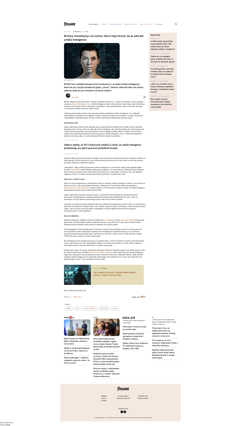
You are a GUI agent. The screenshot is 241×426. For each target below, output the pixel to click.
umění (68, 308)
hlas (77, 308)
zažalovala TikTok (127, 220)
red (158, 38)
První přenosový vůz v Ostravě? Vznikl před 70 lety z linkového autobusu (165, 343)
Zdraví (153, 66)
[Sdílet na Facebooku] (142, 297)
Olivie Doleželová (162, 81)
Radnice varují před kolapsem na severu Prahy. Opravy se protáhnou (77, 351)
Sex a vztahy (155, 53)
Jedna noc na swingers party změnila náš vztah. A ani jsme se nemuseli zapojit (163, 59)
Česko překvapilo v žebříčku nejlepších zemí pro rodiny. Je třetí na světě (77, 360)
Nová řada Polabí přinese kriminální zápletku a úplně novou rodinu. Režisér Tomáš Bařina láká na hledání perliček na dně (106, 344)
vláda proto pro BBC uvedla (99, 252)
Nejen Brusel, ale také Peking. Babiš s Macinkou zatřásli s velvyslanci (76, 341)
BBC (84, 290)
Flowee (70, 24)
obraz (115, 308)
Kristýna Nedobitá (162, 66)
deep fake (104, 308)
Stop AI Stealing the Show (81, 104)
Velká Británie (89, 308)
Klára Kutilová (165, 53)
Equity (113, 102)
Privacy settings (5, 425)
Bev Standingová (108, 220)
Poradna (153, 38)
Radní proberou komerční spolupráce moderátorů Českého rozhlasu (133, 336)
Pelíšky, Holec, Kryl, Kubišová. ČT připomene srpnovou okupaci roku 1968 (135, 346)
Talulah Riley (75, 170)
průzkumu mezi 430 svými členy (78, 188)
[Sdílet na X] (145, 297)
